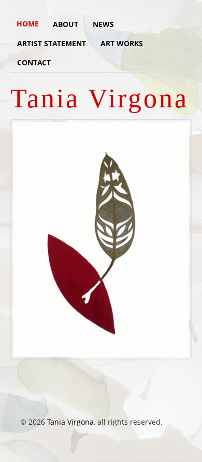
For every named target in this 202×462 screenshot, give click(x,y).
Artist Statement (51, 43)
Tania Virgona (70, 422)
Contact (34, 62)
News (103, 24)
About (65, 24)
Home (28, 24)
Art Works (121, 43)
